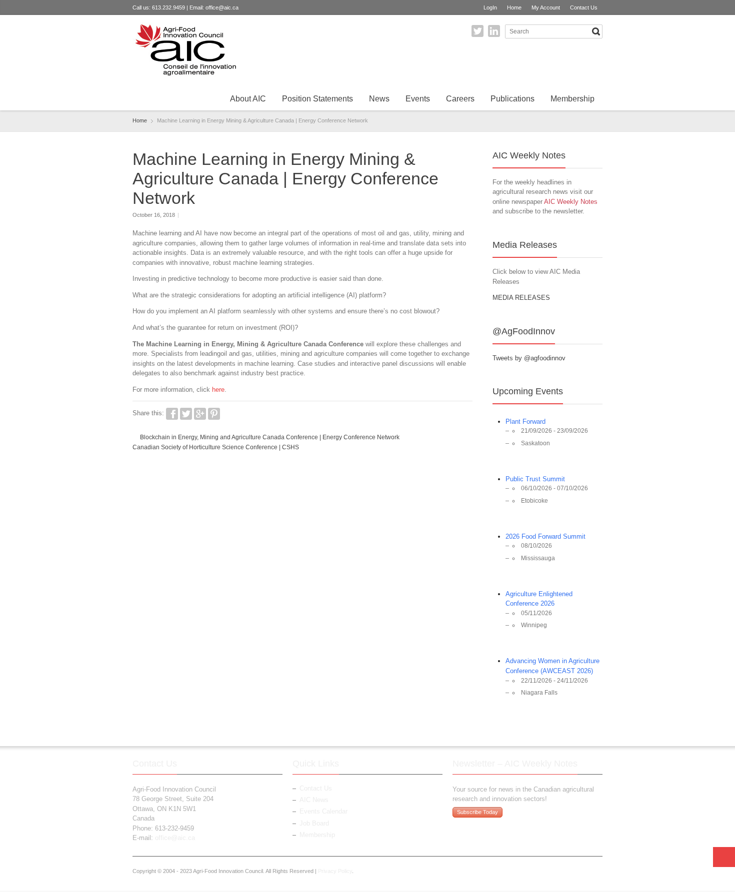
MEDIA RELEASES (521, 297)
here (218, 389)
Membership (572, 98)
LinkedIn (494, 31)
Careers (460, 98)
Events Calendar (324, 811)
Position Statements (317, 98)
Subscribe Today (477, 812)
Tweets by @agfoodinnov (529, 358)
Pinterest (214, 414)
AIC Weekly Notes (571, 201)
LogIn (490, 7)
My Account (546, 7)
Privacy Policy (335, 871)
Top (724, 857)
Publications (512, 98)
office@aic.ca (222, 7)
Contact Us (584, 7)
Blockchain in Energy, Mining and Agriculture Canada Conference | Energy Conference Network (270, 437)
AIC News (314, 800)
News (379, 98)
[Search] (596, 31)
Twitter (478, 31)
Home (514, 7)
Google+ (200, 414)
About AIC (248, 98)
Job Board (314, 823)
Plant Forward (526, 421)
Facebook (172, 414)
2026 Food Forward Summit (546, 536)
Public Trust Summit (535, 479)
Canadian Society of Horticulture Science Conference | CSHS (215, 447)
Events (418, 98)
